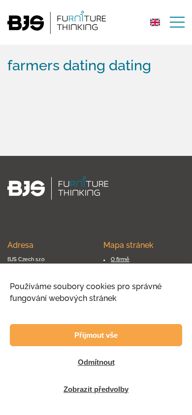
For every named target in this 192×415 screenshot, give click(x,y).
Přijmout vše (96, 335)
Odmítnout (96, 362)
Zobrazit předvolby (96, 389)
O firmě (120, 259)
